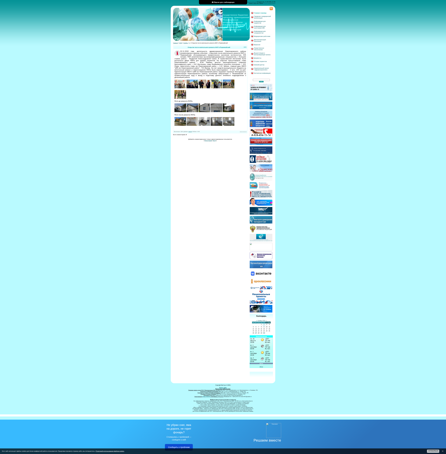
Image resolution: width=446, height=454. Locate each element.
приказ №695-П (206, 396)
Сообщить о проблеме (179, 447)
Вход (273, 3)
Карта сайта (223, 387)
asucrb (190, 131)
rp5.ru (261, 366)
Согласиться (433, 451)
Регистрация (267, 3)
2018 (180, 43)
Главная (175, 43)
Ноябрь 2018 (261, 320)
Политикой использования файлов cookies (110, 451)
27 (256, 333)
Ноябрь (185, 43)
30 (264, 333)
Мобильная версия (250, 2)
